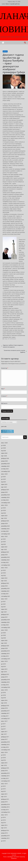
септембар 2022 (5, 565)
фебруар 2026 (5, 458)
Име (3, 389)
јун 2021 (3, 604)
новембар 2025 (5, 466)
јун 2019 (3, 664)
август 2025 (4, 474)
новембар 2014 (5, 807)
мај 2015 (3, 791)
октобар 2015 (5, 778)
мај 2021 (3, 606)
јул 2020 (3, 632)
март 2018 (4, 703)
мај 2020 (3, 638)
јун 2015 (3, 789)
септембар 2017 (5, 718)
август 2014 (4, 815)
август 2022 (4, 567)
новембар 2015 (5, 775)
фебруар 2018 (5, 705)
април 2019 (4, 669)
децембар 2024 (5, 495)
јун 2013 (3, 841)
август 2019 (4, 661)
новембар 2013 (5, 838)
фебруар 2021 (5, 614)
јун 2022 (3, 573)
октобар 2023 (5, 531)
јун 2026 (3, 448)
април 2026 (4, 453)
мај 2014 (3, 822)
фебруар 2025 (5, 489)
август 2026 (4, 442)
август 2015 (4, 783)
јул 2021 (3, 601)
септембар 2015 (5, 781)
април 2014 (4, 825)
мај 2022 (3, 575)
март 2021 (4, 612)
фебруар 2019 (5, 674)
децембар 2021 (5, 588)
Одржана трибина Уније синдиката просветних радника (13, 346)
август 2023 (4, 536)
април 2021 (4, 609)
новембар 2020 (5, 622)
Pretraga (25, 437)
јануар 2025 (4, 492)
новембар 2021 (5, 591)
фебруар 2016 (5, 768)
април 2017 (4, 731)
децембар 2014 (5, 804)
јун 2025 (3, 479)
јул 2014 (3, 817)
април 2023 (4, 547)
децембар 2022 (5, 557)
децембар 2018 (5, 679)
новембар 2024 (5, 497)
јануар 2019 (4, 677)
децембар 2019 (5, 651)
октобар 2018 (5, 684)
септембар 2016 (5, 749)
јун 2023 (3, 541)
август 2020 (4, 630)
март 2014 (4, 827)
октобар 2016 (5, 747)
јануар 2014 (4, 833)
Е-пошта (4, 396)
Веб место (4, 403)
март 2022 (4, 580)
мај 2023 (3, 544)
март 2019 (4, 671)
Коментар (4, 368)
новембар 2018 (5, 682)
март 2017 (4, 734)
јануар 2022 (4, 586)
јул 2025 (3, 476)
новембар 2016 (5, 744)
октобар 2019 (5, 656)
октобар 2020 (5, 625)
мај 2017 (3, 729)
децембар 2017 (5, 710)
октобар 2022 (5, 562)
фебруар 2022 (5, 583)
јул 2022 (3, 570)
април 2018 (4, 700)
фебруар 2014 (5, 830)
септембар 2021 (5, 596)
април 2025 (4, 484)
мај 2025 (3, 482)
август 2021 (4, 599)
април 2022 (4, 578)
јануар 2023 (4, 554)
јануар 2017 (4, 739)
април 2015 (4, 794)
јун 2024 (3, 510)
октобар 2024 (5, 500)
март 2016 (4, 765)
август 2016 (4, 752)
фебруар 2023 (5, 552)
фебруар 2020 (5, 645)
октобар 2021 (5, 593)
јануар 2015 (4, 801)
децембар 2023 (5, 526)
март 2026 (4, 456)
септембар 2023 (5, 534)
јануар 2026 (4, 461)
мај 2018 (3, 697)
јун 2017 (3, 726)
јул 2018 (3, 692)
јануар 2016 (4, 770)
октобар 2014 (5, 809)
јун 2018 (3, 695)
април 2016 (4, 762)
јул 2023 (3, 539)
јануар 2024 (4, 523)
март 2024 (4, 518)
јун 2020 (3, 635)
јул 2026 (3, 445)
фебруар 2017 (5, 736)
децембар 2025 (5, 463)
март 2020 (4, 643)
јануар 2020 (4, 648)
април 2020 (4, 640)
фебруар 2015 (5, 799)
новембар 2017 (5, 713)
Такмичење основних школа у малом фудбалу (14, 351)
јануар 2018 (4, 708)
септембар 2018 (5, 687)
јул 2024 (3, 508)
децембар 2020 (5, 619)
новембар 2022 (5, 560)
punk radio (3, 426)
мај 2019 (3, 666)
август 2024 (4, 505)
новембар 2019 (5, 653)
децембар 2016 (5, 742)
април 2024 (4, 515)
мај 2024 (3, 513)
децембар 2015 (5, 773)
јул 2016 (3, 755)
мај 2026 (3, 450)
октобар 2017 (5, 716)
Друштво (5, 51)
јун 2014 (3, 820)
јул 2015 (3, 786)
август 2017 (4, 721)
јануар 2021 (4, 617)
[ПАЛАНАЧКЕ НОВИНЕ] (3, 42)
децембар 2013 (5, 835)
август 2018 (4, 690)
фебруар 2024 (5, 521)
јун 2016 (3, 757)
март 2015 (4, 796)
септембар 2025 (5, 471)
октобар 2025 (5, 468)
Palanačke (14, 338)
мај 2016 (3, 760)
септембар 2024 (5, 502)
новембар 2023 (5, 528)
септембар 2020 (5, 627)
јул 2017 (3, 723)
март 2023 (4, 549)
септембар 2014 (5, 812)
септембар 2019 (5, 658)
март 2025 (4, 487)
